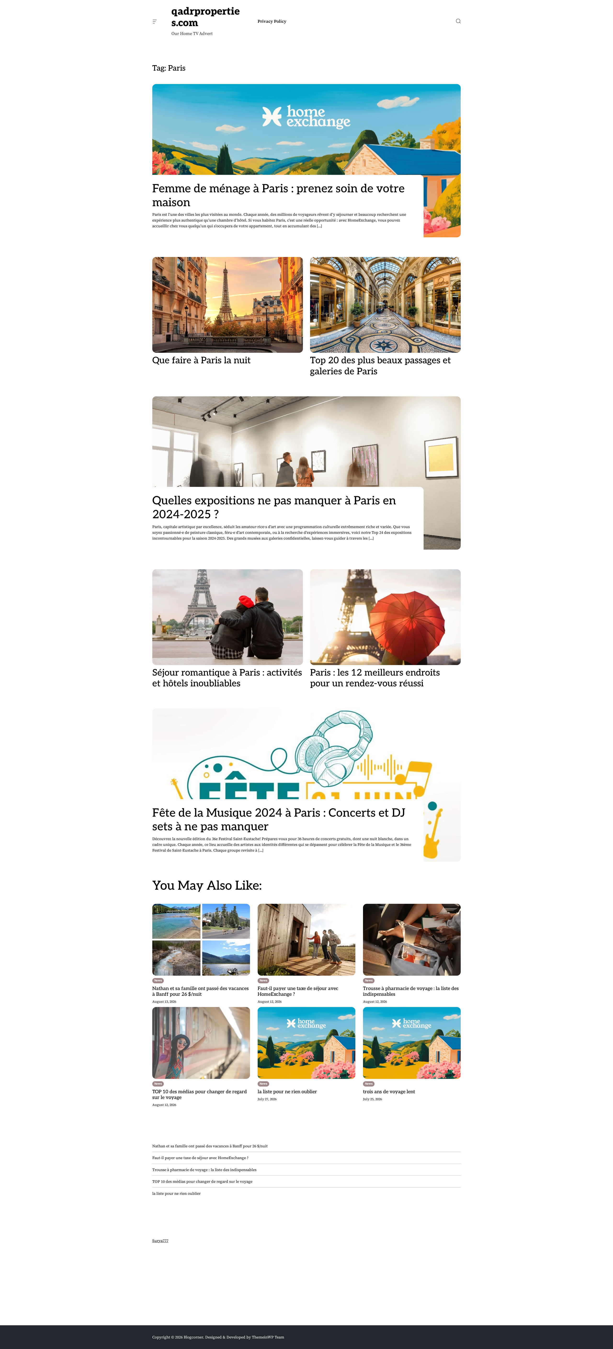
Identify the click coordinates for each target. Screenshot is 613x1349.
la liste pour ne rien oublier (287, 1092)
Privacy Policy (272, 21)
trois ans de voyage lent (389, 1092)
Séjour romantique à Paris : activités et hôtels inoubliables (227, 678)
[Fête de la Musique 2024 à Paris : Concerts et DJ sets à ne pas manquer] (306, 785)
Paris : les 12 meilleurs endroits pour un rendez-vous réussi (375, 678)
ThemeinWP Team (268, 1337)
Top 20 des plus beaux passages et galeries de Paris (380, 366)
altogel (158, 1289)
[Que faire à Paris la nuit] (227, 305)
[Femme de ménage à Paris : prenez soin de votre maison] (306, 160)
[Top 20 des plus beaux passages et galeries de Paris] (385, 305)
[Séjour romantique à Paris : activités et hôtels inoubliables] (227, 617)
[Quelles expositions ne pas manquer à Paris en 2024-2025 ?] (306, 473)
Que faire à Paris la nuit (201, 360)
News (158, 980)
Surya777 (160, 1240)
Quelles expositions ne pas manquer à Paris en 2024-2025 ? (274, 508)
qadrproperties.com (205, 17)
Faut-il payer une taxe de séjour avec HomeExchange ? (298, 991)
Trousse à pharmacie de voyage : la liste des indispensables (411, 991)
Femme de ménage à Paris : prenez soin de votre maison (278, 196)
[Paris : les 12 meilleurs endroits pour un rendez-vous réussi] (385, 617)
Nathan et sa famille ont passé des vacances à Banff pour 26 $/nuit (200, 991)
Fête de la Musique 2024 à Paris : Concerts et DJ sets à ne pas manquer (278, 820)
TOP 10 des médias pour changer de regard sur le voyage (199, 1094)
